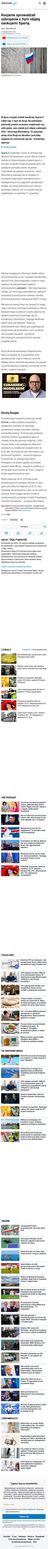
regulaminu (31, 1509)
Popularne (26, 649)
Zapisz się (24, 1516)
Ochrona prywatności (17, 1539)
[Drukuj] (18, 533)
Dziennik (3, 9)
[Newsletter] (6, 533)
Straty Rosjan (9, 147)
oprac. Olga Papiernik (8, 28)
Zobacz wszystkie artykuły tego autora (16, 567)
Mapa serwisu (34, 1539)
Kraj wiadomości (40, 649)
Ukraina (13, 520)
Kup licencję (26, 510)
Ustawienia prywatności (21, 1542)
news (29, 9)
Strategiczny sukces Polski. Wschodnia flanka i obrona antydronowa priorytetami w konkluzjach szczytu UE (22, 571)
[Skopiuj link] (30, 533)
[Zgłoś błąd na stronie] (42, 533)
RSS (35, 1542)
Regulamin (40, 1536)
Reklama (22, 1536)
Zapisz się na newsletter (16, 44)
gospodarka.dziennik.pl (17, 9)
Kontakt (7, 1536)
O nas (14, 1536)
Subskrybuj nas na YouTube (17, 38)
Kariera (31, 1536)
